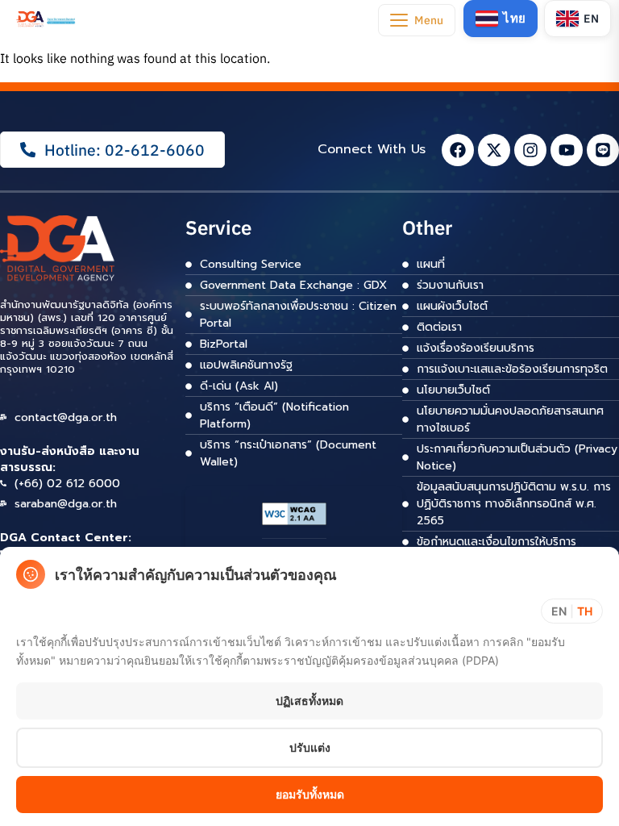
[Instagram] (530, 150)
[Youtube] (566, 150)
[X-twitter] (494, 150)
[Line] (603, 150)
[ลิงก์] (46, 18)
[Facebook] (458, 150)
